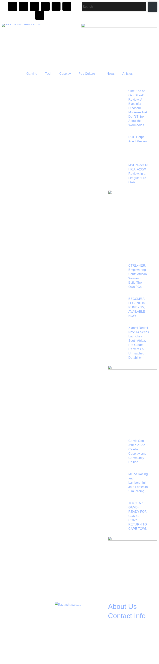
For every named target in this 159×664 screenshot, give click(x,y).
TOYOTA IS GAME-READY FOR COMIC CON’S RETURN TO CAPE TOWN (137, 515)
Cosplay (65, 73)
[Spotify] (66, 6)
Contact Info (127, 616)
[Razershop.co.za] (68, 604)
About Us (122, 606)
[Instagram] (12, 6)
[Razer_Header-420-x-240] (119, 26)
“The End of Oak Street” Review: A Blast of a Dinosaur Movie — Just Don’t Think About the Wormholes (137, 108)
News (111, 73)
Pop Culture (87, 73)
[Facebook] (23, 6)
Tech (48, 73)
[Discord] (34, 6)
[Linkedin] (39, 15)
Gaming (31, 73)
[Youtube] (56, 6)
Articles (127, 73)
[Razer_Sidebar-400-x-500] (132, 193)
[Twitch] (45, 6)
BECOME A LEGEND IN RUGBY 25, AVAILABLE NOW (136, 307)
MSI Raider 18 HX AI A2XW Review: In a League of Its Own (138, 173)
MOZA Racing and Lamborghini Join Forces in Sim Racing (138, 482)
